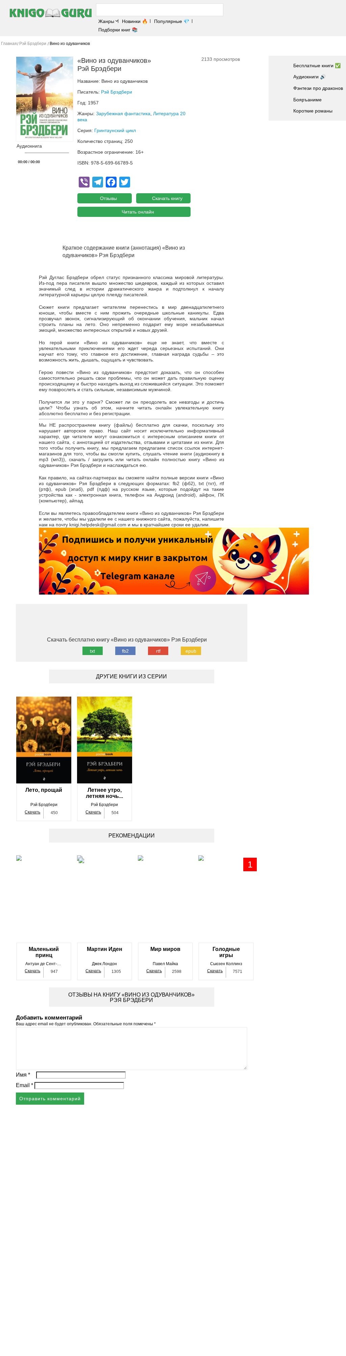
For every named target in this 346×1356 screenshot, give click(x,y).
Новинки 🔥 (135, 21)
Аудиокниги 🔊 (309, 76)
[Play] (19, 153)
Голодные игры (226, 952)
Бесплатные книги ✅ (317, 65)
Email (24, 1085)
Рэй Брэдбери (116, 92)
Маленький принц (44, 952)
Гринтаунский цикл (115, 130)
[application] (44, 154)
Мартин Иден (104, 949)
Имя (23, 1075)
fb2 (125, 651)
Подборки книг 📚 (118, 29)
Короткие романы (312, 111)
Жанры (106, 21)
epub (191, 651)
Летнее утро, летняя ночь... (104, 793)
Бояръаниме (307, 99)
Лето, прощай (43, 790)
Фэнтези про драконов (318, 88)
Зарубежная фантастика (123, 113)
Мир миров (165, 949)
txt (92, 651)
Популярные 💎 (171, 21)
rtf (158, 651)
